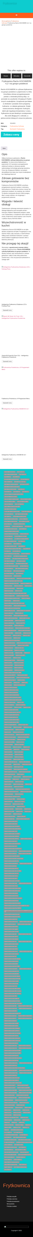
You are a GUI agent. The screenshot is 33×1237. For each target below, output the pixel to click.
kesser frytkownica (7, 556)
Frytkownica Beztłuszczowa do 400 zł (25, 1015)
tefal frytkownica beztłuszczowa (10, 489)
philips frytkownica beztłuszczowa (10, 521)
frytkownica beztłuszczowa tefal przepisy (11, 856)
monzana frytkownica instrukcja (20, 536)
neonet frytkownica (22, 528)
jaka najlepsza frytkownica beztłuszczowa (20, 558)
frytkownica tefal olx (8, 615)
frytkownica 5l (7, 1122)
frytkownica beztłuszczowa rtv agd (10, 883)
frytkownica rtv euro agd (8, 652)
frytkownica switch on (17, 635)
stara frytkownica (25, 491)
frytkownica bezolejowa (8, 1100)
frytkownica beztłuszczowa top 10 (25, 851)
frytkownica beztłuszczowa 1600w (10, 1092)
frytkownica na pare (17, 707)
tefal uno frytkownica (8, 481)
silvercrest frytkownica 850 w (9, 501)
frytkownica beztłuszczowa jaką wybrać (11, 973)
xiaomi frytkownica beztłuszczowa (10, 474)
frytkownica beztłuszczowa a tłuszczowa (11, 1077)
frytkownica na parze (8, 707)
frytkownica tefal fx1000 (8, 620)
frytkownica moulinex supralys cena (22, 734)
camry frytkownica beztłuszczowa (10, 1147)
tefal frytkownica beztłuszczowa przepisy (11, 486)
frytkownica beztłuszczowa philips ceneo (11, 914)
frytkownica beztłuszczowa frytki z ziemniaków (13, 1003)
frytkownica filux (7, 779)
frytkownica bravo (19, 811)
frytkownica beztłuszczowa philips (10, 919)
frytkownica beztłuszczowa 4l (9, 1087)
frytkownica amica (7, 1112)
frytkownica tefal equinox (19, 625)
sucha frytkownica (16, 491)
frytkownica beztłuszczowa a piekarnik (11, 1080)
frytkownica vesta (20, 588)
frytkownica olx (24, 682)
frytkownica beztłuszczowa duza (10, 1015)
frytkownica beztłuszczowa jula (25, 968)
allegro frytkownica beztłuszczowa (10, 1164)
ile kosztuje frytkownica (8, 568)
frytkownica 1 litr (26, 1127)
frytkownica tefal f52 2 (8, 625)
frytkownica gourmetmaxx (27, 764)
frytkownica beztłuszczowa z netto (10, 831)
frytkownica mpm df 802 (20, 729)
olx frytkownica (7, 526)
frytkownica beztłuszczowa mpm (10, 941)
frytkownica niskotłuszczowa (9, 702)
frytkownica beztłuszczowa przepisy (11, 893)
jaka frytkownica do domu (9, 563)
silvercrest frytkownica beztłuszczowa (11, 499)
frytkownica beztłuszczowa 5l (22, 1085)
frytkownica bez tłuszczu (24, 1102)
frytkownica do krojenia (8, 794)
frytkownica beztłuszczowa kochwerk (11, 961)
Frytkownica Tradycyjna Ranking (22, 595)
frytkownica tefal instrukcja (25, 618)
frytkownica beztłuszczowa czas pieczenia (12, 1038)
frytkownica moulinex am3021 (23, 737)
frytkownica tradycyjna (26, 598)
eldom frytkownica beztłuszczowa (19, 1137)
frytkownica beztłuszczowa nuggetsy (11, 929)
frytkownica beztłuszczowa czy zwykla (11, 1023)
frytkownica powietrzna (18, 667)
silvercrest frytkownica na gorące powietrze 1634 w (13, 494)
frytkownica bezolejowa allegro (24, 1097)
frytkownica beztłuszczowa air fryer (10, 1072)
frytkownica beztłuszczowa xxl (26, 838)
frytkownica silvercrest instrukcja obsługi (12, 640)
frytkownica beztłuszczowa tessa (10, 853)
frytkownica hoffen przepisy (18, 759)
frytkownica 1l (28, 1124)
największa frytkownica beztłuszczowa (11, 531)
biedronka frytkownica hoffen (20, 1149)
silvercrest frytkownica (8, 504)
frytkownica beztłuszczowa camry (10, 1048)
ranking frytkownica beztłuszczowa (19, 516)
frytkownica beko (28, 1107)
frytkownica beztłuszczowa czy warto (11, 1025)
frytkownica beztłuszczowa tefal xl (25, 853)
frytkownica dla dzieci (19, 794)
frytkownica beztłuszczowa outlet (26, 921)
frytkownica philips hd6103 (22, 675)
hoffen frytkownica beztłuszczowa (21, 568)
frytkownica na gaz (7, 727)
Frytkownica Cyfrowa (17, 126)
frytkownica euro (16, 779)
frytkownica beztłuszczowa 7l (9, 1085)
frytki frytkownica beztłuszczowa (17, 1129)
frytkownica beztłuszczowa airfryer (25, 1070)
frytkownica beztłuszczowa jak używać (11, 981)
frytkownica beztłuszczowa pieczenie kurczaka (13, 898)
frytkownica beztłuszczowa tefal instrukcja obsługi (13, 858)
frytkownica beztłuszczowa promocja (11, 895)
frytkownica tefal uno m (8, 613)
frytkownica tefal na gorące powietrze (20, 615)
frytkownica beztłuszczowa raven (25, 883)
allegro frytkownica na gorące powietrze (11, 1162)
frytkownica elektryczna (8, 781)
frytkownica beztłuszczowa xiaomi (10, 841)
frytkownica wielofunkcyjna (9, 588)
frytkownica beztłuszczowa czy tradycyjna (12, 1028)
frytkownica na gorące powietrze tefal (11, 709)
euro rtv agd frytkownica (18, 1132)
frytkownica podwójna (8, 670)
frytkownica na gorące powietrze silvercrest (12, 712)
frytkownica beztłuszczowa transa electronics (12, 848)
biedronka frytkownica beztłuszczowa (11, 1152)
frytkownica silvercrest (8, 647)
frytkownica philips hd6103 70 (9, 675)
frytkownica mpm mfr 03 (8, 729)
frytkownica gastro (20, 774)
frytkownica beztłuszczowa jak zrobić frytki (12, 978)
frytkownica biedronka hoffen (9, 816)
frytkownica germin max (18, 766)
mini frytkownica (21, 541)
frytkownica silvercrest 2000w (23, 645)
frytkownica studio (26, 635)
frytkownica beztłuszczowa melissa (10, 951)
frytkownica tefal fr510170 (19, 620)
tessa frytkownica (7, 476)
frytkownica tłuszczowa (8, 590)
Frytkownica (9, 3)
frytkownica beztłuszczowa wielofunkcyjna (12, 843)
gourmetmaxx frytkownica (9, 573)
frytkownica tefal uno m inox (9, 610)
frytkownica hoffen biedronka (24, 761)
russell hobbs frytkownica (26, 511)
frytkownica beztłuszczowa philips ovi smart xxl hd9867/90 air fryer (16, 905)
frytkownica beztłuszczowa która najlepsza (12, 958)
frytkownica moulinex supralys (10, 737)
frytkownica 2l (21, 1122)
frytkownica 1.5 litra (16, 1127)
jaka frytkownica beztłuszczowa (21, 563)
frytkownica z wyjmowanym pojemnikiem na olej (13, 580)
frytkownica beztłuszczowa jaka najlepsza (12, 976)
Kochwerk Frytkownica (17, 129)
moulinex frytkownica (8, 536)
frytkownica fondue (17, 776)
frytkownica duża (28, 784)
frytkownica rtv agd (18, 652)
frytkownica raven (7, 657)
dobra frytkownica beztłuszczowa (24, 1139)
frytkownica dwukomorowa (18, 784)
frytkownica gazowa (8, 769)
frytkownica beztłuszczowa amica (10, 1065)
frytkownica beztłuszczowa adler (25, 1072)
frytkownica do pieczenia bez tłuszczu (11, 791)
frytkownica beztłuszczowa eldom (10, 1010)
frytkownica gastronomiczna (9, 774)
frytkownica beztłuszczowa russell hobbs (11, 880)
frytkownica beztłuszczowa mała (25, 951)
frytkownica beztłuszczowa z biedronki (11, 838)
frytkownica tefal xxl (8, 605)
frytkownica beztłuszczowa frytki (10, 1005)
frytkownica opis (17, 682)
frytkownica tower (7, 600)
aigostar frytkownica (8, 1167)
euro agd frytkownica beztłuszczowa (11, 1134)
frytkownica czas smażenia (19, 801)
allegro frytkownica (22, 1164)
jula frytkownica (7, 558)
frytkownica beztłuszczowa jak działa (11, 983)
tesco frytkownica (16, 476)
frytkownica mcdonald (8, 744)
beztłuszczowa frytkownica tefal (10, 1154)
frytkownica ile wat (7, 759)
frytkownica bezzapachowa (9, 818)
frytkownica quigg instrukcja (9, 660)
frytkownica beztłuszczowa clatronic (11, 1043)
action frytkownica (7, 1169)
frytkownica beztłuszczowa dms (10, 1018)
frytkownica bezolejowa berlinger (10, 1097)
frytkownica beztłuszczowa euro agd (25, 1005)
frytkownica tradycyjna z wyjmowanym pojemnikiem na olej (15, 593)
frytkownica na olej (27, 707)
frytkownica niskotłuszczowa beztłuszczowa (12, 697)
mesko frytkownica (7, 543)
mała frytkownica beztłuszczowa (10, 546)
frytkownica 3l (14, 1122)
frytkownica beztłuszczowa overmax (11, 921)
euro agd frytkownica (23, 1134)
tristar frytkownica (22, 474)
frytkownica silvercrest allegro (9, 645)
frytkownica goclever (8, 766)
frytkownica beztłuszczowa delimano (25, 1018)
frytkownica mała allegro (19, 744)
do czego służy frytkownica (9, 1142)
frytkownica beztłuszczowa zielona (10, 821)
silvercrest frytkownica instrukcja (10, 496)
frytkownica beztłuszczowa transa (10, 851)
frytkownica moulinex (21, 739)
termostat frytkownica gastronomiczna (11, 479)
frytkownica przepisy (8, 662)
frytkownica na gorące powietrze (10, 724)
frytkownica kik (16, 749)
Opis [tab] (4, 148)
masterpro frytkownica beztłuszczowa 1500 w (12, 548)
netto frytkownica (28, 526)
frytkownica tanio (7, 635)
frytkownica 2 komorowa (8, 1124)
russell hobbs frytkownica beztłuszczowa (11, 511)
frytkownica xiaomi (28, 585)
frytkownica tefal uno (19, 613)
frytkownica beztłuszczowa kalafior (10, 968)
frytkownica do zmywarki (18, 786)
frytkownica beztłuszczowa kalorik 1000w (11, 966)
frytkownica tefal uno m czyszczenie (23, 610)
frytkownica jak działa (19, 754)
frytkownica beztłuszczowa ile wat (10, 986)
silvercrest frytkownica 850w (26, 499)
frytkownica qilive (20, 660)
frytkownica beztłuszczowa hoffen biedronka (12, 993)
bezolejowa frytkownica (20, 1157)
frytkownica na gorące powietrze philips (11, 714)
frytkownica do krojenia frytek (25, 791)
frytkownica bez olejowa (8, 1107)
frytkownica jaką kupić (8, 754)
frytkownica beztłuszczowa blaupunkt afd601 (12, 1050)
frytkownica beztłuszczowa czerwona (11, 1035)
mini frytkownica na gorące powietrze (21, 538)
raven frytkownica (7, 516)
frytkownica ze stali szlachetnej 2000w (24, 578)
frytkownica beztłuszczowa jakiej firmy (11, 971)
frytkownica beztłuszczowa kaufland (11, 963)
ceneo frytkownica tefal (18, 1144)
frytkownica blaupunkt (17, 813)
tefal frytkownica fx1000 (24, 484)
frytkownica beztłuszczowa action (10, 1075)
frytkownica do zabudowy (8, 789)
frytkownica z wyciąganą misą (26, 583)
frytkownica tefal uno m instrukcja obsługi (12, 608)
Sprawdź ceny (7, 310)
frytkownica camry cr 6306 (9, 811)
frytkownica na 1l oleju (28, 727)
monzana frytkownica (8, 538)
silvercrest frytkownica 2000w (22, 501)
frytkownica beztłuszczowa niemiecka (11, 931)
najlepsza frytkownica (24, 533)
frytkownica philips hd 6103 (9, 677)
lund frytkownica (7, 551)
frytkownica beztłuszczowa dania (10, 1020)
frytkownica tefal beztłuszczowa (10, 630)
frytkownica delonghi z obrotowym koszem (12, 796)
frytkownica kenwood (25, 749)
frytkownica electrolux (19, 781)
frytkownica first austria (27, 776)
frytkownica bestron (19, 1107)
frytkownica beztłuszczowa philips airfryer (12, 916)
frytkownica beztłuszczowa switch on (11, 868)
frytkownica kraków (8, 749)
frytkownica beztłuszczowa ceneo (10, 1045)
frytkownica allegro (26, 1112)
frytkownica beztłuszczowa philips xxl (11, 900)
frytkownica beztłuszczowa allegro (10, 1070)
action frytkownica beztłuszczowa (20, 1167)
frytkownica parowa (8, 682)
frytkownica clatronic (21, 806)
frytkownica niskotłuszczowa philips (11, 692)
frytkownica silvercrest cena (9, 642)
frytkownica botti (28, 811)
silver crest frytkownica (19, 504)
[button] (16, 15)
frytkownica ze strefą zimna (9, 578)
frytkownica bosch (7, 813)
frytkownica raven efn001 (20, 655)
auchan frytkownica (8, 1159)
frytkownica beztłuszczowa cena (25, 1045)
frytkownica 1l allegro (19, 1124)
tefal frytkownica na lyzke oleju (19, 481)
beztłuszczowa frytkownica (9, 1157)
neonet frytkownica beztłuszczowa (10, 528)
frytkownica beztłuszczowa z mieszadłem (12, 833)
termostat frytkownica (25, 479)
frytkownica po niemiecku (19, 670)
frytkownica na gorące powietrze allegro (11, 719)
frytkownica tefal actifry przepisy (24, 630)
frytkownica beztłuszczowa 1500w (25, 1092)
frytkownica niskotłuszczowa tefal (10, 687)
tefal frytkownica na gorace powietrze (11, 484)
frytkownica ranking (16, 657)
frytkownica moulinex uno (9, 734)
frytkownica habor (16, 764)
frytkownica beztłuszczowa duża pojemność (12, 1013)
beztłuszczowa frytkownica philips (24, 1154)
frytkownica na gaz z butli (23, 724)
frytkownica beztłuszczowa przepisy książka (12, 888)
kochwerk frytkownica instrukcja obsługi (11, 553)
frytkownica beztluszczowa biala (22, 1095)
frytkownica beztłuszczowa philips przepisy (12, 903)
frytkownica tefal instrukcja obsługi (10, 618)
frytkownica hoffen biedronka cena (10, 761)
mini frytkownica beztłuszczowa (10, 541)
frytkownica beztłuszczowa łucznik (22, 818)
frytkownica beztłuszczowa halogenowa (11, 998)
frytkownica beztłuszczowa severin (10, 878)
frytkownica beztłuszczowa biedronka (11, 1060)
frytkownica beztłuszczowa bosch (25, 1048)
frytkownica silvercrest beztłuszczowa (24, 642)
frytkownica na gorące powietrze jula (11, 717)
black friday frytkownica (8, 1149)
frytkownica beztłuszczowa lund (10, 956)
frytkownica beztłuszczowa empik (10, 1008)
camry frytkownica (22, 1147)
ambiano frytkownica (17, 1159)
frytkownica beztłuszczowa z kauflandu (11, 836)
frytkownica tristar (18, 590)
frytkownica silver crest (19, 647)
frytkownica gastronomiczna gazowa (20, 769)
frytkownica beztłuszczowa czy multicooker (12, 1033)
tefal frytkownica (21, 489)
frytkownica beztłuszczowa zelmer (10, 823)
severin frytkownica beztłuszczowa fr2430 (12, 506)
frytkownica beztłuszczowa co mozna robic (12, 1040)
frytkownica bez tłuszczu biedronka (10, 1102)
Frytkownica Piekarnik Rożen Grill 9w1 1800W (12, 672)
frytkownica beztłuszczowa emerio (25, 1008)
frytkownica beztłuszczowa (9, 1095)
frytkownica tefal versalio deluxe (19, 605)
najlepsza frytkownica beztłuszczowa (11, 533)
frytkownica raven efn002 (9, 655)
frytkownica (6, 1129)
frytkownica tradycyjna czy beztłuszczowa (12, 598)
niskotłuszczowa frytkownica (17, 526)
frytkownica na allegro (17, 727)
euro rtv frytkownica (8, 1132)
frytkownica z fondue (8, 585)
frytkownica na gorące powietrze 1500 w (11, 722)
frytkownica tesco (16, 600)
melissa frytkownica (17, 543)
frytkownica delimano (8, 801)
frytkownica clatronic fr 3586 (9, 806)
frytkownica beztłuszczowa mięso (10, 946)
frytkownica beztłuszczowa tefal (25, 863)
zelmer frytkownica (20, 471)
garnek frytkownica (19, 573)
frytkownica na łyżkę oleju (9, 704)
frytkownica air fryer (24, 1117)
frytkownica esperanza (25, 779)
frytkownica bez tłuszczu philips (21, 1100)
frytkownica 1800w (7, 1127)
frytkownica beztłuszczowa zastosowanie (11, 826)
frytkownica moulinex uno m (18, 732)
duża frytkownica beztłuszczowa (10, 1139)
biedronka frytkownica (24, 1152)
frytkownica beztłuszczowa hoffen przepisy (12, 988)
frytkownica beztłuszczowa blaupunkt (11, 1055)
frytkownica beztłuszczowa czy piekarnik (11, 1030)
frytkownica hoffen (7, 764)
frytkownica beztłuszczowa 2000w (23, 1087)
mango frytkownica (26, 548)
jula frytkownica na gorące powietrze (20, 556)
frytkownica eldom (7, 784)
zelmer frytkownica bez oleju (9, 471)
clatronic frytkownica (8, 1144)
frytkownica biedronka (21, 816)
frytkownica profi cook (8, 665)
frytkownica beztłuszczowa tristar (10, 846)
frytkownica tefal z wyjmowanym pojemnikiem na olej (14, 603)
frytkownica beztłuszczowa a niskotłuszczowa (12, 1082)
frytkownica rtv (27, 652)
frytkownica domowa (8, 786)
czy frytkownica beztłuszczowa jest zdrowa (24, 1142)
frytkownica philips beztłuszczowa (23, 677)
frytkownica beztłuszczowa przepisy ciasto (12, 890)
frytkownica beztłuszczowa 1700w (25, 1090)
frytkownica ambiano (17, 1112)
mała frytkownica (22, 546)
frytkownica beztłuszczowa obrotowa (11, 926)
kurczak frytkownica (16, 551)
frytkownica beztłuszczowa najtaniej (11, 936)
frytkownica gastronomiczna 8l (24, 771)
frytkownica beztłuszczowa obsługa (24, 924)
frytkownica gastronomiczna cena (10, 771)
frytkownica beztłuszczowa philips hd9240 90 (12, 908)
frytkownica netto (20, 702)
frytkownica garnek (7, 776)
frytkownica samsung (8, 650)
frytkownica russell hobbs (19, 650)
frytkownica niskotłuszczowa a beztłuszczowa (12, 699)
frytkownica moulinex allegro (9, 739)
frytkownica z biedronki (18, 585)
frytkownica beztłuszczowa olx (9, 924)
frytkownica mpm (7, 732)
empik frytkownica (7, 1137)
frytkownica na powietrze (20, 704)
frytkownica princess (8, 667)
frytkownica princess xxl (19, 665)
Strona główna (6, 21)
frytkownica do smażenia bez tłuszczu (23, 789)
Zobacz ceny (11, 134)
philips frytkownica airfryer (24, 521)
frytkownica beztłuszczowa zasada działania (12, 828)
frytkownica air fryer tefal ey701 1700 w (11, 1117)
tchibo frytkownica (7, 491)
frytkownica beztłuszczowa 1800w (10, 1090)
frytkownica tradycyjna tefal (9, 595)
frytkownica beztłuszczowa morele (25, 941)
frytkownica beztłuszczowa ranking (10, 885)
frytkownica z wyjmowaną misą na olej (11, 583)
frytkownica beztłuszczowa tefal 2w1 (11, 863)
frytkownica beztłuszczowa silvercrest (11, 873)
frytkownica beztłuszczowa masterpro (11, 953)
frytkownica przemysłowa (18, 662)
